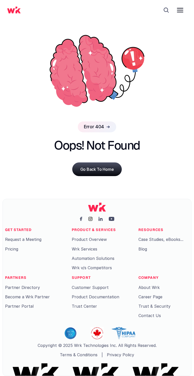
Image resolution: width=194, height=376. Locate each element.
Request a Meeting (23, 239)
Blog (142, 249)
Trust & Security (154, 306)
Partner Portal (19, 306)
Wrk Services (84, 249)
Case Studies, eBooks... (160, 239)
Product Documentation (95, 296)
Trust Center (84, 306)
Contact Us (149, 315)
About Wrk (149, 287)
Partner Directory (22, 287)
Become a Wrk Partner (27, 296)
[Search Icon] (166, 10)
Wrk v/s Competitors (92, 267)
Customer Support (90, 287)
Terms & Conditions (79, 354)
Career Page (150, 296)
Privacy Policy (120, 354)
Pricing (11, 249)
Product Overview (89, 239)
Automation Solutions (93, 258)
